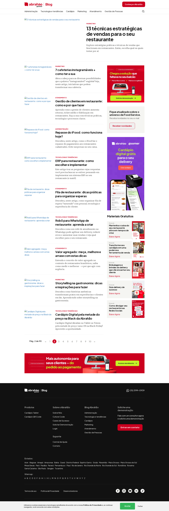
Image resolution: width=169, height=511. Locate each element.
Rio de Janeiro (77, 465)
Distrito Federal (72, 462)
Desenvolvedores (70, 491)
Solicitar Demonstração (63, 424)
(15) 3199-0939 (137, 390)
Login (55, 428)
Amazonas (48, 462)
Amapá (40, 462)
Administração (31, 11)
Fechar (140, 506)
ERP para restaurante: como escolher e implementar (74, 163)
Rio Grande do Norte (92, 465)
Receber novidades (122, 126)
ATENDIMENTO (61, 98)
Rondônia (122, 465)
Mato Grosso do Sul (129, 462)
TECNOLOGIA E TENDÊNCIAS (66, 157)
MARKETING (91, 24)
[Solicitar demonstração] (125, 83)
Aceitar (127, 506)
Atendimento (96, 11)
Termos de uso (30, 491)
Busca (143, 11)
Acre (26, 462)
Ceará (62, 462)
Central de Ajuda (60, 442)
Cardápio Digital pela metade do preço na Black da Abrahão (77, 316)
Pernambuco (60, 465)
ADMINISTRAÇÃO (61, 129)
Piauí (69, 465)
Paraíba (44, 465)
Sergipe (50, 468)
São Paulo (42, 468)
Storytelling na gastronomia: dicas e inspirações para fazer (78, 285)
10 (90, 341)
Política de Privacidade (92, 505)
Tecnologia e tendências (52, 11)
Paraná (51, 465)
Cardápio (70, 11)
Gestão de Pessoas (114, 11)
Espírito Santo (86, 462)
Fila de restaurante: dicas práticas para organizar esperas (78, 194)
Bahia (56, 462)
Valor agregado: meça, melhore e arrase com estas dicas (78, 254)
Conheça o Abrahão (134, 4)
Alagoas (32, 462)
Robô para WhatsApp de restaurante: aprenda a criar (74, 222)
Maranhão (103, 462)
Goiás (95, 462)
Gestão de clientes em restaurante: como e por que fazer (79, 103)
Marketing (82, 11)
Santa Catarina (30, 468)
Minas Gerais (29, 465)
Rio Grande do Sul (109, 465)
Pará (37, 465)
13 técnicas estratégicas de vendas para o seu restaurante (114, 33)
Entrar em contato (130, 427)
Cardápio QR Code (32, 416)
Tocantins (59, 468)
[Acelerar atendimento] (84, 363)
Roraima (130, 465)
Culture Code (59, 416)
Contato (56, 446)
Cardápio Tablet (31, 413)
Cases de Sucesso (61, 420)
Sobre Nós (57, 413)
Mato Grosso (114, 462)
